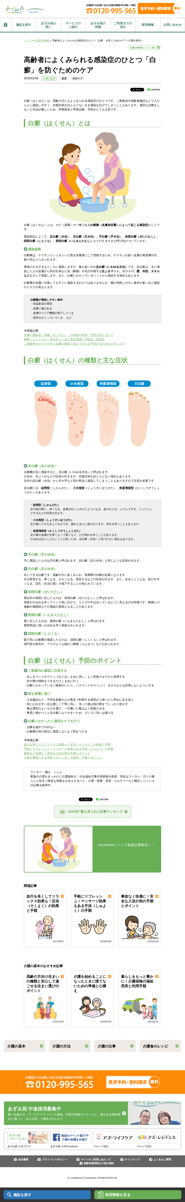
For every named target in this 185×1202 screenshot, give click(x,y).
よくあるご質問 (162, 1159)
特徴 (98, 25)
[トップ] (5, 24)
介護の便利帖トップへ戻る (143, 47)
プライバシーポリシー (54, 1159)
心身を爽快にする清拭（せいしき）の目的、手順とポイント (63, 757)
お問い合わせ (172, 24)
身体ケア (78, 78)
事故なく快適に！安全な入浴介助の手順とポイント (57, 753)
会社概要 (23, 1159)
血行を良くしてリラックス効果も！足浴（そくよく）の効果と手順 (67, 744)
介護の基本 (49, 78)
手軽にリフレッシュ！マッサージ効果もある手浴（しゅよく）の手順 (68, 748)
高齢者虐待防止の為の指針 (99, 1163)
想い (48, 25)
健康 (64, 78)
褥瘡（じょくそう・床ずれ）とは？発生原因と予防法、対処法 (64, 339)
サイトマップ (132, 1159)
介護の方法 (62, 1046)
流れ (123, 25)
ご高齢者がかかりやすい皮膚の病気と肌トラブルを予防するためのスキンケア (74, 343)
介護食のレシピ (155, 1046)
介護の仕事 (107, 1046)
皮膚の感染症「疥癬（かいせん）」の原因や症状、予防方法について (68, 335)
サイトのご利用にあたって (96, 1159)
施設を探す (23, 24)
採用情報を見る (117, 1195)
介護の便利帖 (42, 40)
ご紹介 (73, 25)
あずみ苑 (25, 9)
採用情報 (148, 24)
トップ (27, 40)
